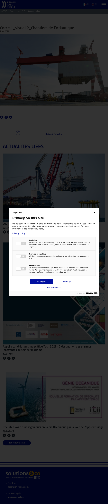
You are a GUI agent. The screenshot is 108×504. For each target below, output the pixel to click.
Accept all (41, 281)
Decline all (66, 281)
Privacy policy (18, 233)
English (16, 212)
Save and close (54, 287)
